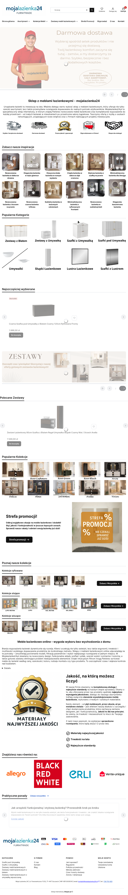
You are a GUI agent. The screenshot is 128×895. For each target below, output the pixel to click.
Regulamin (70, 865)
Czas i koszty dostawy (75, 872)
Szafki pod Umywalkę (11, 862)
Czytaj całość (17, 819)
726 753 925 (108, 881)
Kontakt (37, 865)
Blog (36, 867)
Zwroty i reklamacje (74, 875)
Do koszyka (16, 335)
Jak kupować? (72, 862)
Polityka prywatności (74, 867)
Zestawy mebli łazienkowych (14, 867)
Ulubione (101, 867)
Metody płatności (73, 870)
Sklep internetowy (61, 892)
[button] (92, 10)
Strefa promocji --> (19, 539)
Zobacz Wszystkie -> (109, 583)
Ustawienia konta (105, 865)
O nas (36, 862)
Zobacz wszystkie (38, 796)
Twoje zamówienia (105, 862)
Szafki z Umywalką (10, 865)
